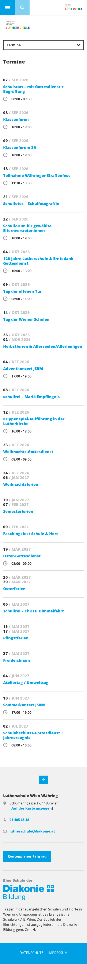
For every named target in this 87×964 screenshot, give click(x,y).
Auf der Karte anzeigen (31, 808)
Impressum (58, 952)
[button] (43, 45)
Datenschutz (31, 952)
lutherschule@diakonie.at (32, 831)
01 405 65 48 (19, 819)
